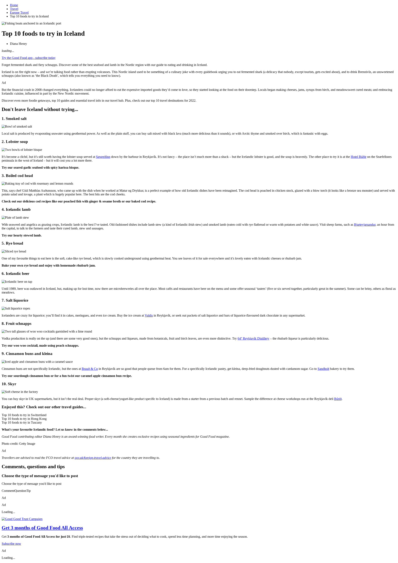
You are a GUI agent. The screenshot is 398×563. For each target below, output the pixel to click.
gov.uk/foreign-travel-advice (93, 457)
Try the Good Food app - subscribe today (29, 58)
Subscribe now (11, 543)
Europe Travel (19, 12)
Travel (14, 9)
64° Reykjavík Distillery (253, 338)
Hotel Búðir (358, 156)
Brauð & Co (90, 368)
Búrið (338, 399)
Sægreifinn (103, 156)
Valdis (149, 315)
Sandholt (323, 368)
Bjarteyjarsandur (364, 224)
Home (14, 5)
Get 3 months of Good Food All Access (42, 527)
